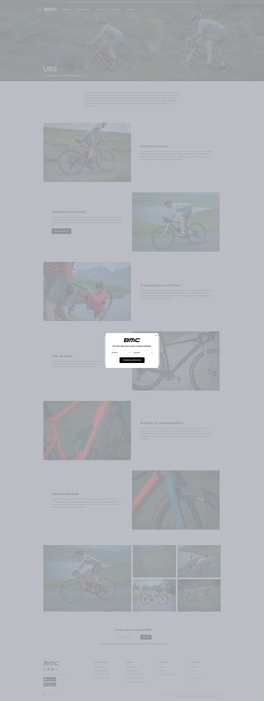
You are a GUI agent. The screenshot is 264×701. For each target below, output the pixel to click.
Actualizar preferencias (132, 360)
